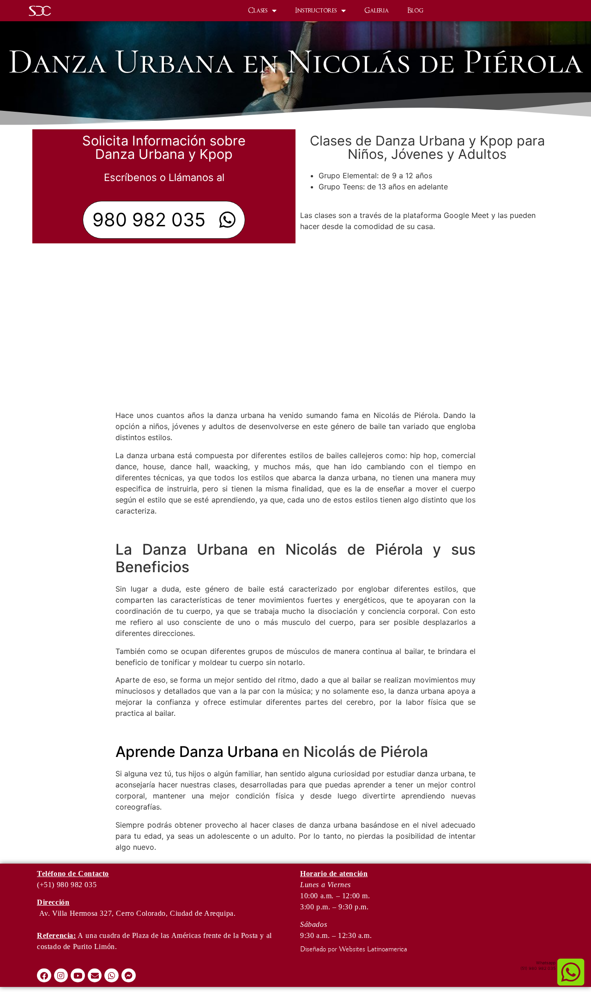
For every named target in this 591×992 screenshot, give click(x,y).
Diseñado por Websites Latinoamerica (353, 949)
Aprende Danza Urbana (196, 752)
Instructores (316, 10)
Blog (415, 10)
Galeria (376, 10)
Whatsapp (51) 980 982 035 (537, 965)
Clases (257, 10)
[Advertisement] (295, 335)
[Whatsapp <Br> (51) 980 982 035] (570, 971)
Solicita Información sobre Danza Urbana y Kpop (164, 147)
